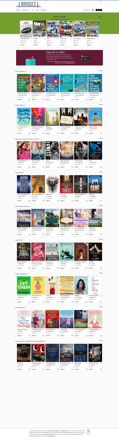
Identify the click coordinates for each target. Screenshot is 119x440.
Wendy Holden (50, 263)
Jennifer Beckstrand (80, 230)
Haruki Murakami (36, 364)
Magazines (44, 10)
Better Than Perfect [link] (64, 160)
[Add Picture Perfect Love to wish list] (72, 234)
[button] (87, 10)
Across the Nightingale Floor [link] (37, 194)
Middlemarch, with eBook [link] (80, 262)
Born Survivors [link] (49, 262)
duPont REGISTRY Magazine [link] (26, 38)
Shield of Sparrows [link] (22, 262)
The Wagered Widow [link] (94, 329)
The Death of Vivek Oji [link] (37, 127)
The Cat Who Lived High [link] (80, 93)
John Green (35, 297)
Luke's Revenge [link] (78, 160)
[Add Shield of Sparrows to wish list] (29, 268)
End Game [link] (91, 194)
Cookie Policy (51, 436)
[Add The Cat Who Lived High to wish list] (86, 100)
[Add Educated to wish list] (58, 302)
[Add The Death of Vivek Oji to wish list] (43, 133)
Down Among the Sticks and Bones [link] (66, 363)
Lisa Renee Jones (79, 162)
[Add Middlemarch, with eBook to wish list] (86, 268)
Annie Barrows (64, 128)
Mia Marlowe (35, 162)
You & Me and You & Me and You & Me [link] (23, 127)
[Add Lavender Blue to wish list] (72, 336)
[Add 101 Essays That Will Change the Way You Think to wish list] (101, 302)
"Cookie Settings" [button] (48, 434)
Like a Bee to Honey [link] (79, 228)
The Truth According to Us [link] (66, 127)
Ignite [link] (47, 160)
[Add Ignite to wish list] (58, 167)
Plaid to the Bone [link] (36, 160)
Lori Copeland (93, 230)
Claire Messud (78, 128)
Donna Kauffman (65, 331)
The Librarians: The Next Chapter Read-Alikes (29, 341)
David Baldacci (64, 196)
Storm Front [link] (20, 363)
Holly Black (78, 364)
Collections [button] (25, 10)
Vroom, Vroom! (59, 17)
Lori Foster (21, 331)
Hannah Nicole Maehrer (37, 263)
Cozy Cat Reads (20, 71)
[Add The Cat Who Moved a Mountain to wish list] (101, 100)
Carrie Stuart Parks (22, 230)
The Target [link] (62, 194)
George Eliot (78, 263)
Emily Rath (64, 263)
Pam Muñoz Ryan (93, 128)
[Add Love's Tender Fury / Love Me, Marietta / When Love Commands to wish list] (58, 336)
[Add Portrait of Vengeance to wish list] (29, 234)
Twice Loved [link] (92, 228)
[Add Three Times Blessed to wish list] (86, 336)
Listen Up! (18, 240)
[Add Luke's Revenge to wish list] (86, 167)
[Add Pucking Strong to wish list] (72, 268)
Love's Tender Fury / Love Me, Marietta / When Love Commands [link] (51, 329)
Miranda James (36, 95)
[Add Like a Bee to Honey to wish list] (86, 234)
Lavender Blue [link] (63, 329)
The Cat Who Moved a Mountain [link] (94, 93)
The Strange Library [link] (36, 363)
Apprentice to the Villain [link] (37, 262)
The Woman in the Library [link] (94, 363)
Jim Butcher (21, 364)
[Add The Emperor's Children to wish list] (86, 133)
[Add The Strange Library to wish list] (43, 369)
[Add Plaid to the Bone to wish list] (43, 167)
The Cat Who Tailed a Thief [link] (51, 93)
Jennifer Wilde (50, 331)
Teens (37, 10)
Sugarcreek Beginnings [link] (37, 228)
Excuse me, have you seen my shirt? (26, 139)
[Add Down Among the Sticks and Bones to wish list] (72, 369)
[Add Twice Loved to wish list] (101, 234)
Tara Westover (50, 297)
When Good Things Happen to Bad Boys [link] (23, 329)
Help (101, 1)
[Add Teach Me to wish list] (101, 268)
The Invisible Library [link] (51, 363)
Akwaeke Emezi (36, 128)
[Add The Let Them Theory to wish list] (29, 302)
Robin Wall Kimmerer (66, 297)
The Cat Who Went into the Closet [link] (23, 93)
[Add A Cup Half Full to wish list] (58, 234)
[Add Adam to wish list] (101, 167)
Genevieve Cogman (51, 364)
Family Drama (19, 105)
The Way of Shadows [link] (80, 194)
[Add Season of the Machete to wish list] (29, 201)
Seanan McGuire (65, 364)
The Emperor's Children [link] (80, 127)
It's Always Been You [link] (22, 160)
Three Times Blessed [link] (79, 329)
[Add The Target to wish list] (72, 201)
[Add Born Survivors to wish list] (58, 268)
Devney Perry (21, 263)
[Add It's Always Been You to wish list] (29, 167)
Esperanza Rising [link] (93, 127)
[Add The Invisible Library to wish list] (58, 369)
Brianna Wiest (93, 297)
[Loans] (93, 10)
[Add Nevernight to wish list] (58, 201)
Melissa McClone (65, 230)
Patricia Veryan (93, 331)
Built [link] (48, 38)
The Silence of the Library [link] (37, 93)
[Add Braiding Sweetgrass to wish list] (72, 302)
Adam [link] (90, 160)
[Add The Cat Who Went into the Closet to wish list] (29, 100)
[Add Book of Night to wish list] (86, 369)
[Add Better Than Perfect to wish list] (72, 167)
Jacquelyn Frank (93, 162)
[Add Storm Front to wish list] (29, 369)
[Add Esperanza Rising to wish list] (101, 133)
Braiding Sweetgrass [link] (65, 295)
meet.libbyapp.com (70, 63)
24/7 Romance (20, 308)
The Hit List (19, 173)
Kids (33, 10)
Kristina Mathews (65, 162)
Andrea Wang (49, 128)
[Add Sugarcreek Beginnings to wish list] (43, 234)
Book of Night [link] (78, 363)
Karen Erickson (50, 162)
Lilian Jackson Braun (23, 95)
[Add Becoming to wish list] (86, 302)
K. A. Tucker (92, 263)
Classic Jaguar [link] (77, 38)
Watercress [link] (48, 127)
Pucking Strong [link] (64, 262)
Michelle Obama (79, 297)
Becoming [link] (77, 295)
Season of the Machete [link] (23, 194)
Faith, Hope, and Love (22, 206)
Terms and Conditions (53, 430)
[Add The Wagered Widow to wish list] (101, 336)
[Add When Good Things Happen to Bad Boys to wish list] (29, 336)
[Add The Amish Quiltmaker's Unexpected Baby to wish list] (43, 336)
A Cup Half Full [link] (49, 228)
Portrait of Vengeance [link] (23, 228)
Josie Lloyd (21, 128)
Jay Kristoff (49, 196)
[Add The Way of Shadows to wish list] (86, 201)
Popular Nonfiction (21, 274)
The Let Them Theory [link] (23, 295)
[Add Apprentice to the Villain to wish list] (43, 268)
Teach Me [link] (91, 262)
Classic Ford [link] (63, 38)
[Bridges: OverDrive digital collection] (28, 5)
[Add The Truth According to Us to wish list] (72, 133)
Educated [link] (48, 295)
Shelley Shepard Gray (37, 230)
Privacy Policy (64, 430)
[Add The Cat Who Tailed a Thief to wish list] (58, 100)
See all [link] (100, 17)
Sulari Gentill (92, 364)
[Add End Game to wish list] (101, 201)
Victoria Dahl (21, 162)
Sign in (99, 10)
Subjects (18, 10)
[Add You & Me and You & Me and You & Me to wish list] (29, 133)
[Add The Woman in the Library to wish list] (101, 369)
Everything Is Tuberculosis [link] (37, 295)
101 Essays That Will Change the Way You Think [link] (94, 295)
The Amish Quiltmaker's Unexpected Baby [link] (37, 329)
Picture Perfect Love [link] (65, 228)
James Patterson (22, 196)
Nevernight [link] (48, 194)
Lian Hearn (35, 196)
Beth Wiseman (50, 230)
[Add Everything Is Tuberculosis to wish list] (43, 302)
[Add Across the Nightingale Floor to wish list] (43, 201)
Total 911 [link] (36, 38)
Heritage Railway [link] (91, 38)
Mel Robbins (21, 297)
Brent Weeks (78, 196)
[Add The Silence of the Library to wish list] (43, 100)
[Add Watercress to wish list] (58, 133)
